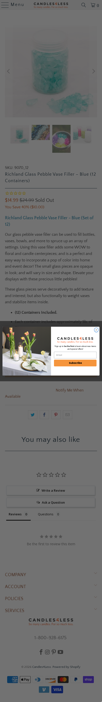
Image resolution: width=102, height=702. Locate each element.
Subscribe (75, 363)
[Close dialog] (96, 330)
